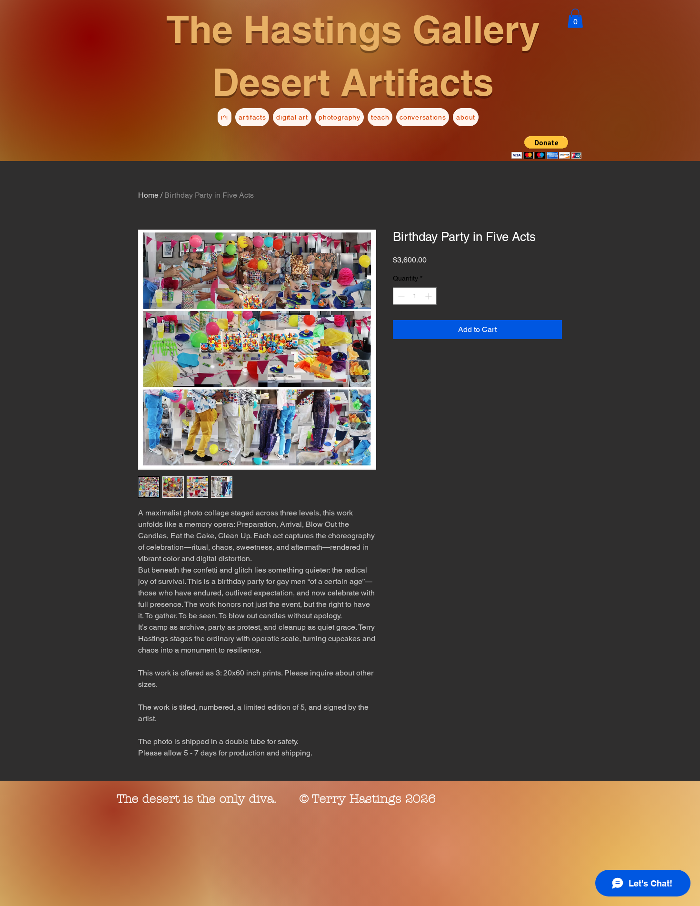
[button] (575, 18)
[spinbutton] (414, 296)
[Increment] (429, 296)
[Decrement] (400, 296)
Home (148, 195)
